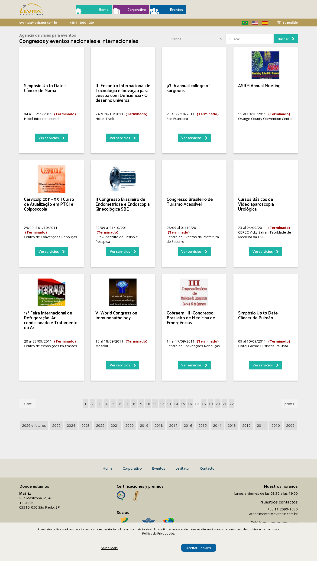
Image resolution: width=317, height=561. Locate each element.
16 (190, 403)
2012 (246, 425)
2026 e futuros (34, 425)
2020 (129, 425)
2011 (261, 425)
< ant (27, 403)
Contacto (207, 468)
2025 (56, 425)
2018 (159, 425)
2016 (188, 425)
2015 (202, 425)
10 (148, 403)
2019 (144, 425)
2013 (232, 425)
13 (169, 403)
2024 (71, 425)
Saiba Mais (109, 547)
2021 (115, 425)
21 (225, 403)
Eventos (176, 10)
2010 (276, 425)
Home (104, 10)
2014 (217, 425)
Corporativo (136, 10)
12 (162, 403)
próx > (290, 403)
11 (155, 403)
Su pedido (290, 22)
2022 (100, 425)
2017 (173, 425)
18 (204, 403)
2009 (290, 425)
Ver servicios (49, 138)
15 (183, 403)
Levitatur (182, 468)
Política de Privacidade (158, 533)
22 (232, 403)
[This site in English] (253, 23)
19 (211, 403)
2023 (85, 425)
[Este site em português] (243, 23)
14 (176, 403)
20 (218, 403)
